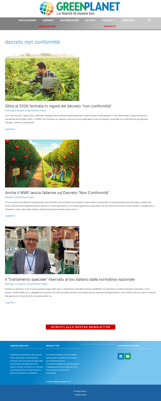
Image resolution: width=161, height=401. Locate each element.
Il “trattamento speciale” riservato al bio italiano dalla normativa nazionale (70, 279)
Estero (90, 20)
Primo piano (10, 110)
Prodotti (108, 20)
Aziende (48, 20)
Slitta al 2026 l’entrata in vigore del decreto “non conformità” (58, 106)
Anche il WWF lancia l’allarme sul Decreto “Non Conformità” (57, 192)
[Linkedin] (121, 356)
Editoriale (9, 284)
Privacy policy (80, 391)
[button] (80, 327)
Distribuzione (69, 20)
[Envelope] (128, 356)
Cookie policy (80, 394)
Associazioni (27, 20)
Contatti (110, 26)
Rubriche (128, 20)
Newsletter (47, 26)
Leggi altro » (10, 129)
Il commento (19, 284)
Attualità (20, 110)
